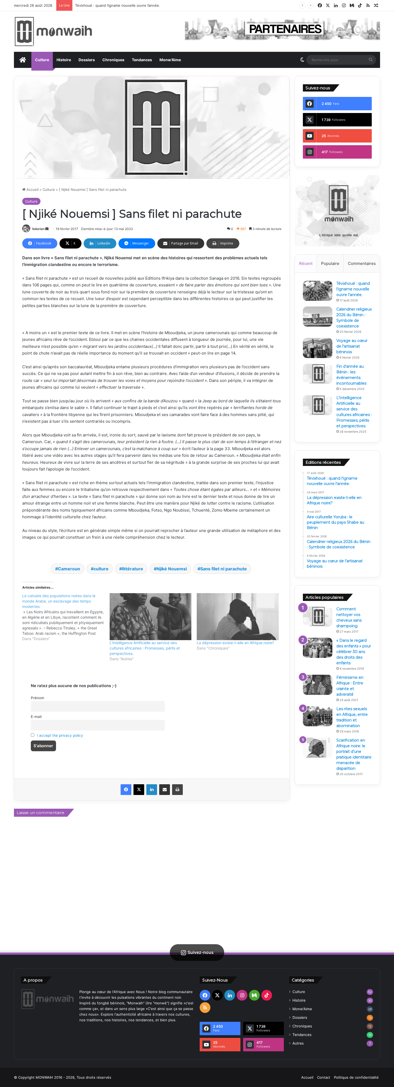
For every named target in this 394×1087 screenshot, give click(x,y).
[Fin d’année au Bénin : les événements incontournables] (317, 374)
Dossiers (87, 59)
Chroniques (113, 59)
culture (101, 568)
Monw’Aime (170, 59)
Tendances (142, 59)
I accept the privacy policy (60, 735)
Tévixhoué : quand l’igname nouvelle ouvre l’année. (117, 5)
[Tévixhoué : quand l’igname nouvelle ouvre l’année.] (317, 291)
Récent (306, 263)
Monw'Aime (302, 1009)
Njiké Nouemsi (172, 568)
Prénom (37, 698)
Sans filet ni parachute (223, 568)
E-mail (36, 716)
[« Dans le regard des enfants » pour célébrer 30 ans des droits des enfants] (317, 648)
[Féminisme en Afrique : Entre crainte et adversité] (317, 685)
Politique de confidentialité (356, 1077)
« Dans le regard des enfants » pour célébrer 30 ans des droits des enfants (353, 651)
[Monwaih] (53, 31)
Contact (323, 1077)
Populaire (330, 263)
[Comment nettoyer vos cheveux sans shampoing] (317, 616)
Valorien (38, 229)
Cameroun (69, 568)
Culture (42, 59)
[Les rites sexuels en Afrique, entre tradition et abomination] (317, 716)
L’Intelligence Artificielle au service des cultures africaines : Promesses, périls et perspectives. (145, 648)
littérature (132, 568)
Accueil (32, 189)
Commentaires (362, 263)
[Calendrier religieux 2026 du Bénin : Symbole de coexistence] (317, 317)
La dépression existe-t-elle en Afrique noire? (235, 642)
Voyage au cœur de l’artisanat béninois (351, 346)
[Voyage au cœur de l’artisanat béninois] (317, 348)
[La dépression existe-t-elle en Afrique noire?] (238, 616)
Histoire (64, 59)
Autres (298, 1043)
